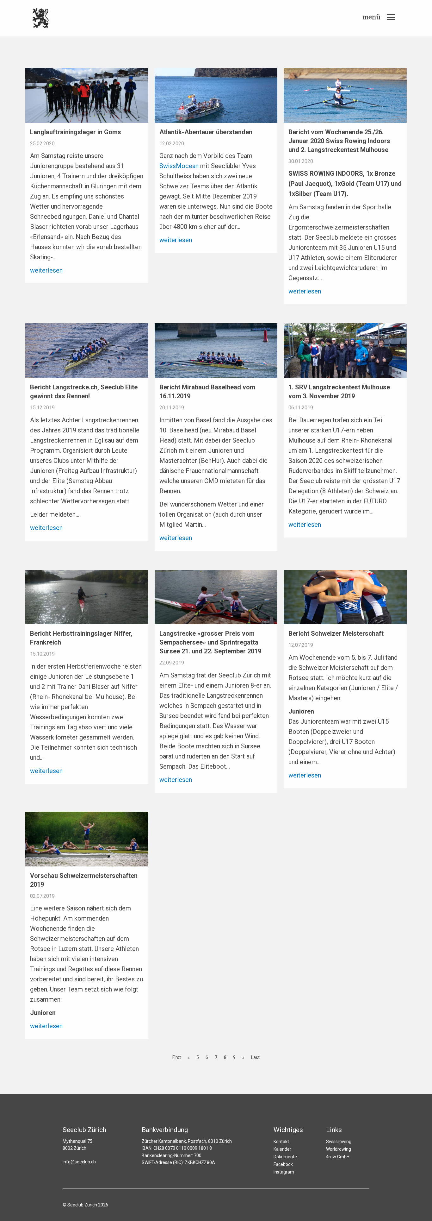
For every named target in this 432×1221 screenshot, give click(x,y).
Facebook (283, 1164)
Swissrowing (338, 1141)
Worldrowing (338, 1149)
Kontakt (281, 1141)
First (176, 1057)
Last (255, 1057)
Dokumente (285, 1156)
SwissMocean (179, 166)
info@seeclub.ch (79, 1161)
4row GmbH (337, 1156)
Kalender (282, 1149)
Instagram (284, 1171)
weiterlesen (46, 270)
